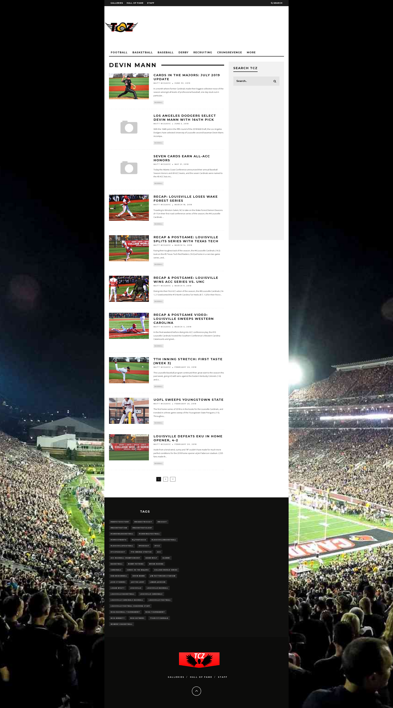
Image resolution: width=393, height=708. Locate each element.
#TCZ (157, 546)
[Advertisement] (233, 27)
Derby (184, 52)
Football (119, 52)
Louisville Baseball (157, 588)
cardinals (116, 570)
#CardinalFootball (149, 534)
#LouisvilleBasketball (164, 540)
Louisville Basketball (122, 594)
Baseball (166, 52)
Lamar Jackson (157, 582)
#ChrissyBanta (118, 540)
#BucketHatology (142, 528)
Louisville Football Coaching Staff (130, 606)
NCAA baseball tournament (125, 612)
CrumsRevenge (229, 52)
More (251, 52)
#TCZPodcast (118, 552)
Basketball (142, 52)
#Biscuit (162, 522)
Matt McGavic (162, 83)
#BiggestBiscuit (143, 522)
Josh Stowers (118, 582)
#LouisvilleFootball (122, 546)
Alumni (166, 558)
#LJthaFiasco (139, 540)
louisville (135, 588)
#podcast (144, 546)
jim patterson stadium (162, 576)
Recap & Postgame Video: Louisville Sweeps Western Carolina (184, 319)
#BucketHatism (119, 528)
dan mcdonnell (119, 576)
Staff (150, 3)
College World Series (165, 570)
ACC (159, 552)
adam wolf (151, 558)
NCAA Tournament (155, 612)
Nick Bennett (118, 618)
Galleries (117, 3)
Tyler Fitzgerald (159, 618)
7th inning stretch (141, 552)
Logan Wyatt (118, 588)
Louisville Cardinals (151, 594)
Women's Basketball (121, 624)
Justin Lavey (137, 582)
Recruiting (202, 52)
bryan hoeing (156, 564)
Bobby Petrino (136, 564)
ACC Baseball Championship (125, 558)
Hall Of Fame (135, 3)
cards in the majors (138, 570)
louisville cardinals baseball (127, 600)
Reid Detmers (137, 618)
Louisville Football (160, 600)
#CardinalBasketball (122, 534)
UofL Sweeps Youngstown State (189, 400)
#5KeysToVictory (120, 522)
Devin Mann (139, 576)
